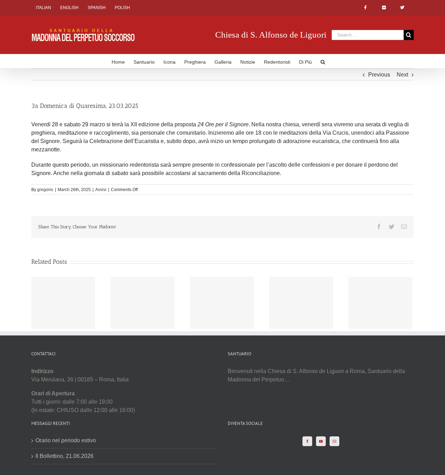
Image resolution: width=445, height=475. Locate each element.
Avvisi (100, 189)
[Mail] (334, 441)
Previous (379, 75)
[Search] (323, 61)
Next (402, 75)
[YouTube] (321, 441)
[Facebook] (307, 441)
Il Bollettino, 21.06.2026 (64, 456)
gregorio (45, 189)
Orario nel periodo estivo (65, 440)
